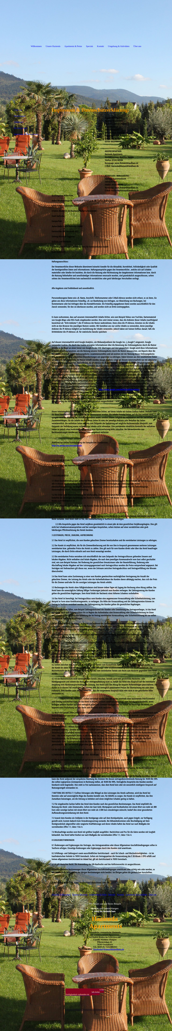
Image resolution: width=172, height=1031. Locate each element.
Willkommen (36, 46)
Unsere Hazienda (53, 46)
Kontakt (100, 46)
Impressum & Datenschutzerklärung (28, 134)
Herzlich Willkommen (61, 894)
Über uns (137, 46)
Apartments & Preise (73, 46)
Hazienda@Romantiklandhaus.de (108, 949)
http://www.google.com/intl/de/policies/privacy (119, 389)
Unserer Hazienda (79, 894)
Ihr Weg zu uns (20, 128)
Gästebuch (18, 122)
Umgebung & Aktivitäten (118, 46)
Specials (89, 46)
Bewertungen (20, 116)
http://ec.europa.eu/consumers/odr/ (67, 445)
